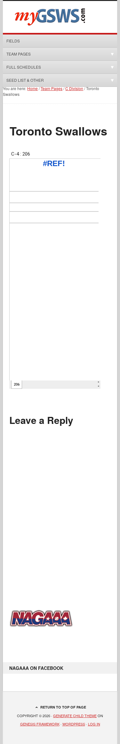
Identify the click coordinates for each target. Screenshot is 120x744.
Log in (94, 723)
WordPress (73, 723)
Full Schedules (22, 67)
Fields (13, 40)
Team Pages (17, 54)
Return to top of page (63, 707)
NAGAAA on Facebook (36, 668)
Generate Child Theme (75, 715)
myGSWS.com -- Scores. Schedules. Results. (60, 17)
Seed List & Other (23, 80)
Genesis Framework (40, 723)
